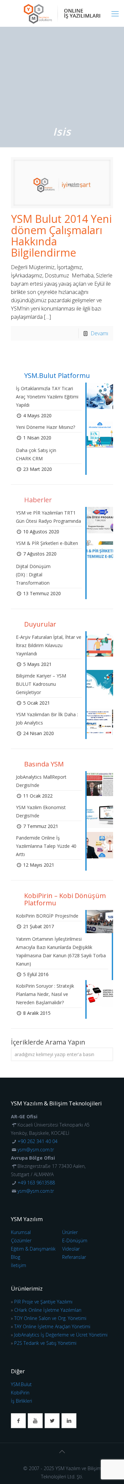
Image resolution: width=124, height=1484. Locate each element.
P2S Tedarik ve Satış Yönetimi (45, 1343)
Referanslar (74, 1257)
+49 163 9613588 (36, 1182)
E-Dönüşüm (74, 1240)
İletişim (18, 1265)
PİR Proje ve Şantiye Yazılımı (43, 1301)
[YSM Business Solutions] (62, 13)
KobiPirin (20, 1392)
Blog (15, 1257)
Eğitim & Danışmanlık (33, 1249)
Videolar (71, 1249)
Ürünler (70, 1232)
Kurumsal (21, 1232)
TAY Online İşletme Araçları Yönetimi (52, 1326)
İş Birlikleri (21, 1401)
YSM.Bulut (21, 1384)
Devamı (99, 333)
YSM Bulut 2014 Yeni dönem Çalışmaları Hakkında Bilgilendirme (61, 236)
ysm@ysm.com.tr (36, 1149)
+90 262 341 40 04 (38, 1141)
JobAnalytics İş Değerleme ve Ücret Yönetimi (60, 1335)
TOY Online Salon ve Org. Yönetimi (50, 1318)
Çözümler (21, 1240)
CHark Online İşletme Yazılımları (47, 1310)
